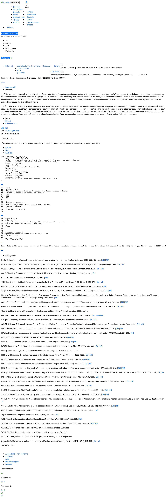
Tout (24, 36)
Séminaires (17, 9)
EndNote (9, 152)
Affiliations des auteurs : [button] (10, 133)
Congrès (16, 12)
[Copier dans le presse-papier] (2, 184)
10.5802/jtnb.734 (12, 130)
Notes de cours (19, 17)
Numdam (99, 315)
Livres (15, 14)
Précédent (9, 66)
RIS (6, 150)
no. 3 (19, 70)
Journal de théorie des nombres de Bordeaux (33, 66)
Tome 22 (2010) (23, 68)
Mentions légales (12, 461)
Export (8, 121)
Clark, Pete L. (55, 71)
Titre (7, 45)
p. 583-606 (21, 73)
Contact (8, 464)
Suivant (57, 66)
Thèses (16, 19)
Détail (7, 118)
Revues (16, 7)
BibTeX (8, 147)
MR (2, 128)
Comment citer (11, 123)
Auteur (8, 43)
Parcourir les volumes (9, 33)
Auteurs (16, 22)
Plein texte (9, 51)
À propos (9, 456)
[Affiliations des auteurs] (62, 72)
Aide (7, 459)
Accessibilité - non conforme (16, 453)
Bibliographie (10, 48)
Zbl (6, 128)
